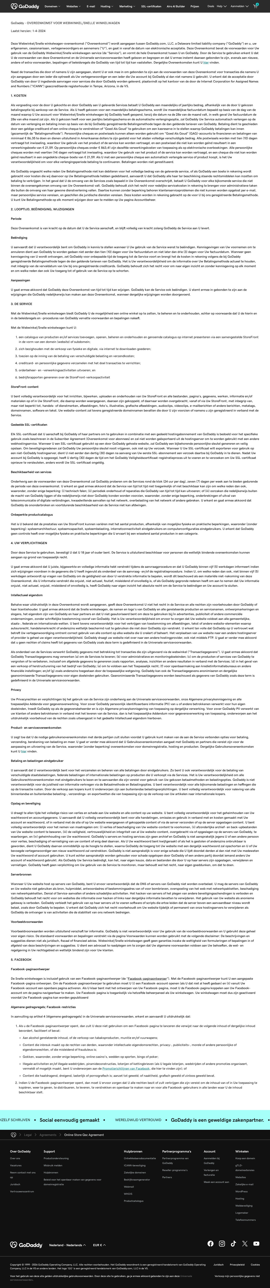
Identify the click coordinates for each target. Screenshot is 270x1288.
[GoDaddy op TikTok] (233, 1246)
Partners (167, 1177)
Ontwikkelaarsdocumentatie (140, 1158)
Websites (240, 1177)
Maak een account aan (216, 1182)
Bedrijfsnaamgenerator (137, 1179)
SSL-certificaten (151, 6)
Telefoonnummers (245, 1220)
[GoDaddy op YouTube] (256, 1246)
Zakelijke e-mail (244, 1184)
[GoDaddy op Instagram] (222, 1246)
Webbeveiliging (243, 1205)
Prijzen (195, 6)
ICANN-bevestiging (134, 1165)
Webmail (129, 1186)
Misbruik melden (53, 1165)
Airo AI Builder (176, 6)
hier (206, 62)
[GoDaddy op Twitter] (244, 1246)
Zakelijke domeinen (135, 1172)
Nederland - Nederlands (65, 1245)
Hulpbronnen (51, 1172)
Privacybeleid (237, 1264)
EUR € (97, 1245)
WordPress (241, 1191)
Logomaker (241, 1212)
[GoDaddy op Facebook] (210, 1246)
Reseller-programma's (175, 1170)
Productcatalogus (133, 1201)
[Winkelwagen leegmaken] (255, 6)
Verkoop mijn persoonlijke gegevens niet (237, 1276)
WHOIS (128, 1194)
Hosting (239, 1198)
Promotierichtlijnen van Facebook (126, 1068)
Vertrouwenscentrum (22, 1191)
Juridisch (15, 1184)
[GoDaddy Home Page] (26, 1245)
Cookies (255, 1264)
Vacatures (16, 1165)
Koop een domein (245, 1158)
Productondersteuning (56, 1158)
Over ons (15, 1158)
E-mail (91, 6)
